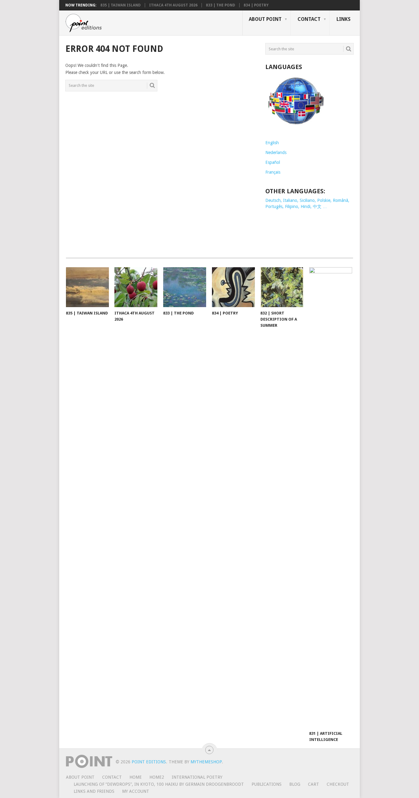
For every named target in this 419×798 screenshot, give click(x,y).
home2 (156, 777)
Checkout (338, 784)
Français (272, 172)
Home (135, 777)
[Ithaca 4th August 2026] (135, 287)
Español (272, 162)
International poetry (197, 777)
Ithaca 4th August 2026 (173, 5)
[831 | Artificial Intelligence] (330, 497)
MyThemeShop (206, 761)
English (272, 142)
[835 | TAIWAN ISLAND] (87, 287)
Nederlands (275, 152)
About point (265, 19)
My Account (135, 791)
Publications (267, 784)
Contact (309, 19)
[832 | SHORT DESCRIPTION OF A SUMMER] (281, 287)
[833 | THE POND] (184, 287)
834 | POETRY (256, 5)
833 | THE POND (220, 5)
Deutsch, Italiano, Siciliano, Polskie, (299, 200)
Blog (294, 784)
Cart (313, 784)
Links (343, 19)
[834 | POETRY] (233, 287)
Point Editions (149, 761)
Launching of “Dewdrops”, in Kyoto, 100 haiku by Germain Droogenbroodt (159, 784)
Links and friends (94, 791)
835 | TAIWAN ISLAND (120, 5)
